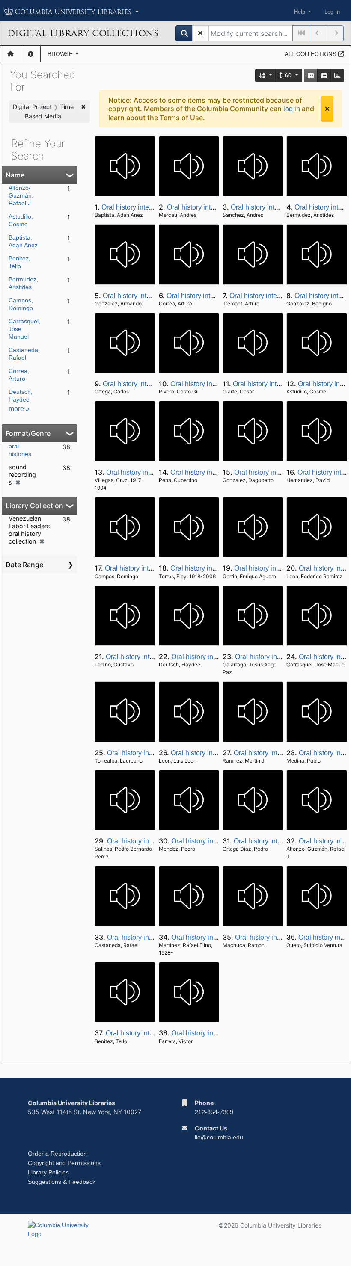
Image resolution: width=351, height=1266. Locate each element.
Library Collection (34, 505)
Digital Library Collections (82, 33)
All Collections (311, 54)
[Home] (10, 54)
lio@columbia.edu (219, 1137)
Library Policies (48, 1172)
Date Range (24, 564)
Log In (332, 12)
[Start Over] (200, 33)
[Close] (327, 109)
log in (291, 108)
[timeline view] (337, 75)
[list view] (324, 75)
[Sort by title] (266, 75)
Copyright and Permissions (64, 1163)
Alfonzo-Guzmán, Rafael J (21, 195)
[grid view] (311, 75)
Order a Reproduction (57, 1153)
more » (19, 408)
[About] (30, 54)
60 (288, 75)
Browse (61, 54)
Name (15, 175)
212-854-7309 (214, 1112)
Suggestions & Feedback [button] (61, 1181)
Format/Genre (28, 433)
